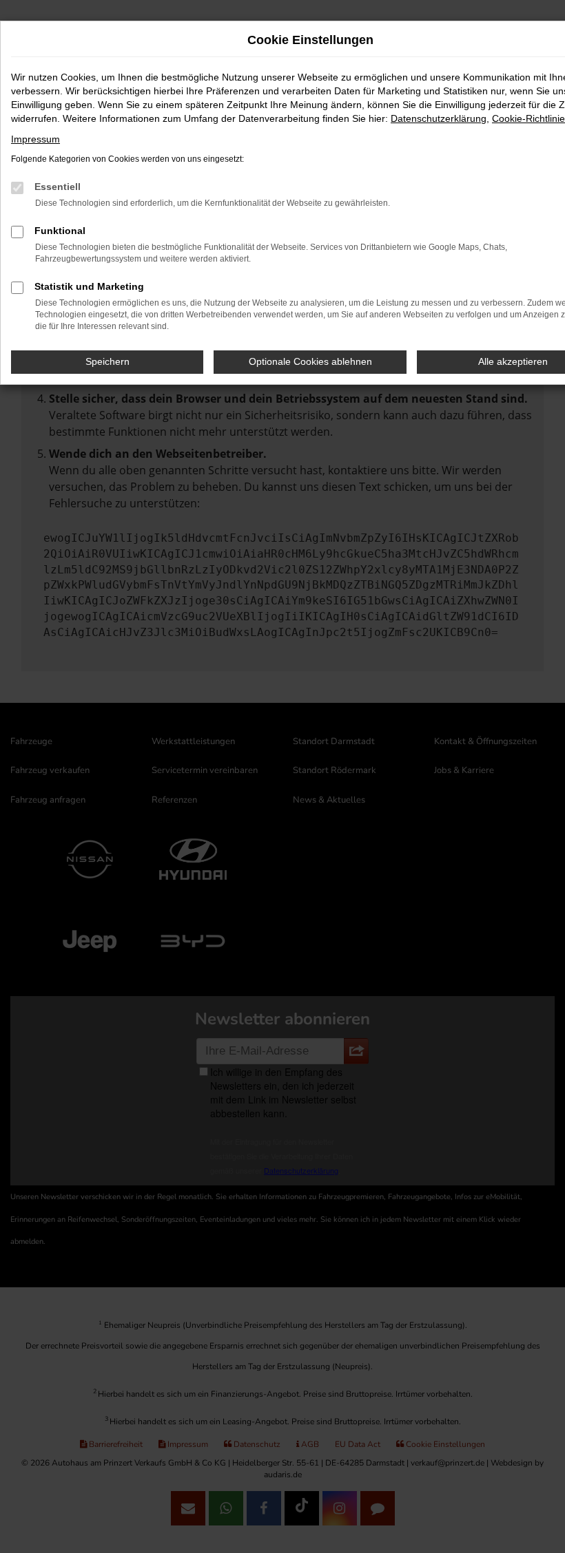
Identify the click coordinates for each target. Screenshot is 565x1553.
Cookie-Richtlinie (528, 118)
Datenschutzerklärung (438, 118)
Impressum (35, 139)
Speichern (107, 361)
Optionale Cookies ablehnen (310, 361)
